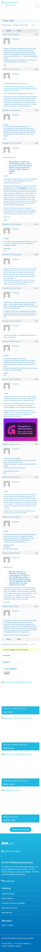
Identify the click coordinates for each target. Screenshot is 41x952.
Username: (6, 655)
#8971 (36, 288)
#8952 (36, 143)
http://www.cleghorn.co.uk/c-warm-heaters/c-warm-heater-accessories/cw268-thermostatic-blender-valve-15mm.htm (20, 88)
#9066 (36, 553)
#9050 (36, 379)
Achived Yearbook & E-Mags (13, 903)
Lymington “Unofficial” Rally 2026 (15, 709)
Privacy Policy (7, 943)
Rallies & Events (8, 893)
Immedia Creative (14, 946)
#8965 (36, 224)
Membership (7, 912)
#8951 (36, 110)
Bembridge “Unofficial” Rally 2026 (15, 781)
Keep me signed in (11, 669)
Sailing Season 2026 (10, 817)
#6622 (36, 34)
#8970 (36, 255)
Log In (7, 673)
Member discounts (9, 908)
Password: (6, 662)
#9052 (36, 477)
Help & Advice (7, 898)
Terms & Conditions (22, 943)
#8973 (36, 321)
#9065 (36, 517)
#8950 (36, 69)
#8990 (36, 341)
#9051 (36, 444)
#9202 (36, 606)
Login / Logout (7, 925)
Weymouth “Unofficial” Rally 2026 (15, 745)
